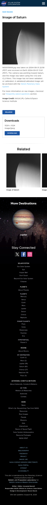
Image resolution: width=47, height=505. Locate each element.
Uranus (23, 314)
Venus (23, 299)
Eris (23, 336)
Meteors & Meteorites (24, 390)
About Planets (23, 290)
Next (42, 222)
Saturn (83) (23, 366)
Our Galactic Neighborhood (12, 8)
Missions (23, 420)
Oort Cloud (23, 275)
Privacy (23, 456)
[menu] (43, 3)
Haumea (23, 333)
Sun (23, 269)
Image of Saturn (12, 190)
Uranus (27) (23, 369)
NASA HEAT (23, 438)
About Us (23, 448)
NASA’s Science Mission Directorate (23, 482)
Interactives (23, 426)
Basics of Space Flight (23, 429)
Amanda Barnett (29, 486)
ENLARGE (8, 112)
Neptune (23, 317)
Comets (23, 397)
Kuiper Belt (24, 272)
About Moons (23, 351)
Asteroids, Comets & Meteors (23, 381)
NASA (3, 3)
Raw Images (7, 12)
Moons (23, 348)
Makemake (23, 330)
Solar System (23, 263)
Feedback (23, 453)
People (23, 417)
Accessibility (23, 471)
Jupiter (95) (23, 363)
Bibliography (23, 450)
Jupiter (23, 235)
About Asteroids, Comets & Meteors (23, 384)
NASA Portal (23, 465)
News (23, 405)
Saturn (23, 311)
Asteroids (23, 394)
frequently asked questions (18, 94)
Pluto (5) (23, 375)
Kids (23, 423)
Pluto (23, 324)
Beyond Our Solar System (23, 278)
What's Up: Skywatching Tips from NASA (23, 408)
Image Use (23, 459)
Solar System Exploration (12, 3)
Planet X (23, 342)
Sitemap (23, 468)
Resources (23, 411)
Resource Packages (23, 435)
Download (12, 133)
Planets (23, 287)
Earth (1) (23, 357)
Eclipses (24, 281)
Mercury (24, 296)
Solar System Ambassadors (23, 432)
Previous (5, 222)
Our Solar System (23, 266)
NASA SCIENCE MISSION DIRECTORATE (23, 462)
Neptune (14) (23, 372)
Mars (23, 305)
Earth (24, 302)
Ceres (23, 327)
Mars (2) (23, 360)
